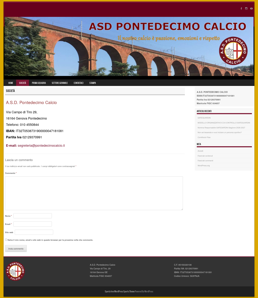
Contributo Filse (204, 137)
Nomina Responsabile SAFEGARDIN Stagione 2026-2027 (221, 127)
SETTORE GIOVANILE (60, 83)
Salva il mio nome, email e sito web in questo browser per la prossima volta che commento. (50, 239)
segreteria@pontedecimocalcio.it (35, 145)
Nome (8, 215)
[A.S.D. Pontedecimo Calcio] (129, 75)
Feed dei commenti (205, 160)
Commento (11, 173)
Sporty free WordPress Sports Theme (120, 291)
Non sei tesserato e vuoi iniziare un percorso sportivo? (220, 132)
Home (10, 83)
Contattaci (78, 83)
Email (8, 224)
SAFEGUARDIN (204, 117)
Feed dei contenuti (205, 155)
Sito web (9, 232)
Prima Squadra (39, 83)
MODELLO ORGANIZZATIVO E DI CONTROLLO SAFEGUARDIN (224, 122)
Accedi (200, 151)
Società (22, 83)
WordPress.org (204, 165)
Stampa (92, 83)
